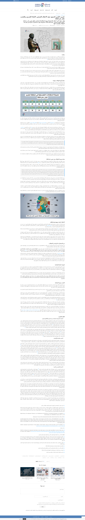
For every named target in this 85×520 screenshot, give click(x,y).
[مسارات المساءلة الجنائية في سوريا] (42, 472)
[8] (64, 430)
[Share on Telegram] (37, 461)
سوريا (56, 457)
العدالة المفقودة (49, 225)
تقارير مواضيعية (58, 13)
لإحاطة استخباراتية (60, 253)
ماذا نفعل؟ (46, 516)
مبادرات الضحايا (65, 0)
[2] (56, 299)
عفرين (48, 457)
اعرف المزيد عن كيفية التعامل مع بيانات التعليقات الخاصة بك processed (36, 510)
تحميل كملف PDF (52, 25)
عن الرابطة (69, 0)
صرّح (59, 248)
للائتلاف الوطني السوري (33, 122)
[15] (64, 452)
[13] (64, 448)
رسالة (58, 228)
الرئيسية (63, 13)
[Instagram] (15, 1)
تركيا (63, 457)
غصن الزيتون (44, 457)
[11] (64, 442)
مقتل (31, 127)
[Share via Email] (36, 461)
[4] (64, 416)
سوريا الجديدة (52, 457)
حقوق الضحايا (59, 457)
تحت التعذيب (22, 127)
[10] (64, 436)
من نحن (51, 516)
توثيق (38, 162)
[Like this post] (43, 461)
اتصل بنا (42, 516)
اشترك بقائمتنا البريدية (36, 516)
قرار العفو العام (52, 122)
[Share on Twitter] (41, 461)
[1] (47, 59)
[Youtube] (14, 1)
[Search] (27, 10)
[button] (22, 474)
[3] (64, 413)
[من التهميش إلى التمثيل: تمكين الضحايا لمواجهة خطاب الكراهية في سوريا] (27, 472)
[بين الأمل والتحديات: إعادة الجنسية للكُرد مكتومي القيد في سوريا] (58, 472)
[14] (64, 450)
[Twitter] (16, 1)
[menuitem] (31, 10)
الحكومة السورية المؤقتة (42, 122)
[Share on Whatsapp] (38, 461)
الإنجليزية (40, 25)
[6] (64, 424)
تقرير (26, 250)
